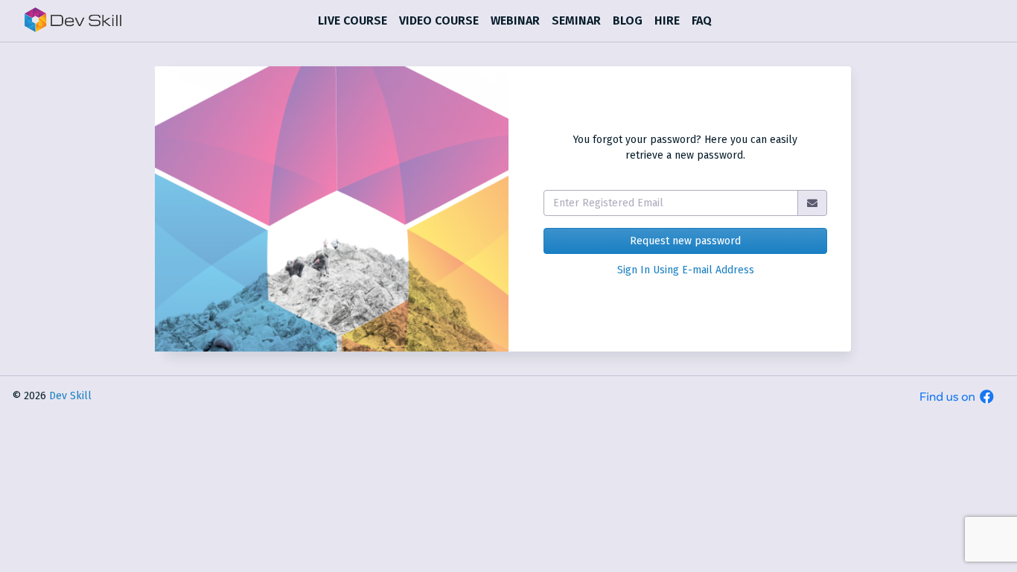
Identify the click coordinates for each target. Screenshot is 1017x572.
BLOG (628, 20)
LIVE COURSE (352, 20)
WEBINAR (515, 20)
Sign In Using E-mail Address (685, 270)
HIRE (667, 20)
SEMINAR (576, 20)
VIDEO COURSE (439, 20)
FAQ (702, 20)
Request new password (685, 241)
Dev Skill (70, 396)
